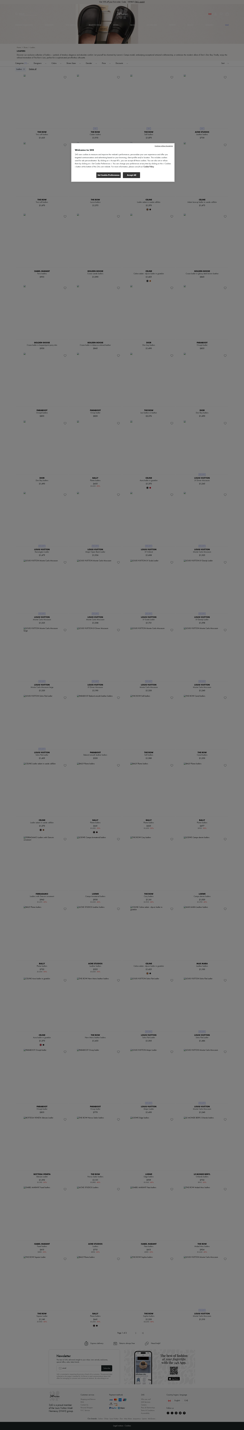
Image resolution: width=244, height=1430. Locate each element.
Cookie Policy (148, 167)
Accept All (131, 175)
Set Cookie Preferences (108, 175)
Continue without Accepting (164, 146)
